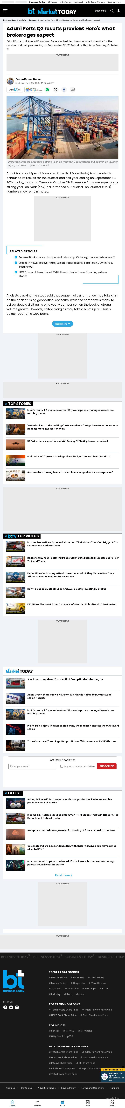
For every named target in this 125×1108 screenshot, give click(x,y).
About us (10, 1087)
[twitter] (17, 1007)
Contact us (26, 1087)
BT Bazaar (52, 2)
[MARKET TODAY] (19, 671)
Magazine (73, 988)
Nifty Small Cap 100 (62, 1036)
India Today (65, 2)
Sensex (55, 1030)
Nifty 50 (70, 1030)
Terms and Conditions (92, 1087)
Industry (55, 994)
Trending (56, 988)
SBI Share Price (87, 1063)
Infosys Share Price (62, 1063)
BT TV (105, 988)
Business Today (37, 2)
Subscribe (100, 10)
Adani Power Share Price (98, 1009)
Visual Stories (98, 983)
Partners (114, 1087)
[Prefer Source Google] (15, 89)
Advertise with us (47, 1087)
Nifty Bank (86, 1030)
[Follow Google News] (34, 89)
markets (22, 20)
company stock (36, 20)
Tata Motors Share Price (64, 1009)
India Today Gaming (95, 2)
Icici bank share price (63, 1068)
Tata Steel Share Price (95, 1015)
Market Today (59, 977)
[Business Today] (52, 10)
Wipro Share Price (91, 1068)
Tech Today (97, 977)
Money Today (59, 983)
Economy (78, 977)
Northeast (78, 2)
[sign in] (118, 11)
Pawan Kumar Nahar (28, 79)
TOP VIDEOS (28, 536)
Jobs (81, 994)
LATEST (14, 793)
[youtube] (11, 1007)
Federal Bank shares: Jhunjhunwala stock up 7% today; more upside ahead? (67, 257)
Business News (9, 20)
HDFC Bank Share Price (64, 1015)
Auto (69, 994)
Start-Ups (90, 988)
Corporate (79, 983)
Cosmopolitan (114, 2)
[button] (112, 1103)
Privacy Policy (68, 1087)
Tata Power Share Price (64, 1074)
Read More (61, 323)
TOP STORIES (19, 404)
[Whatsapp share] (47, 90)
